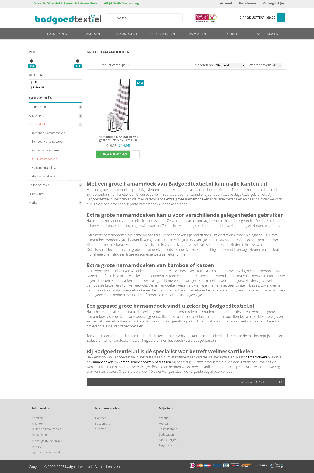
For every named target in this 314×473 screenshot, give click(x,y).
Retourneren (103, 423)
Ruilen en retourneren (47, 429)
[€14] (31, 61)
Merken (164, 423)
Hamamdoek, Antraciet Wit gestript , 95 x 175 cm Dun (118, 138)
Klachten (38, 423)
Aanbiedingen (168, 440)
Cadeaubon (166, 434)
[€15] (77, 61)
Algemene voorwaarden (47, 452)
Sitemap (100, 429)
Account (164, 418)
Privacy (36, 447)
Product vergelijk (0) (114, 65)
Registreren (166, 445)
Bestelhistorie (168, 429)
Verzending (39, 434)
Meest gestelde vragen (47, 441)
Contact (100, 418)
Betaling (37, 418)
